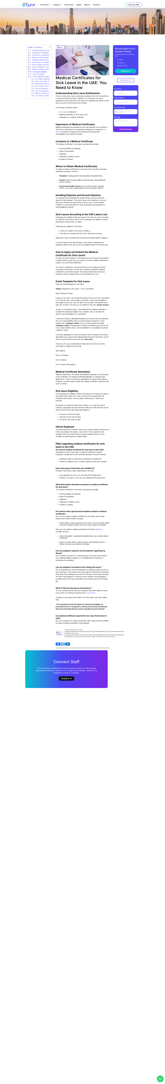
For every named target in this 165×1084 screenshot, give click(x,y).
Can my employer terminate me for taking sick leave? (43, 91)
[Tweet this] (63, 644)
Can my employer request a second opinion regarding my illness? (43, 88)
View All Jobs (68, 5)
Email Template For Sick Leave (41, 67)
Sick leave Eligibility (40, 72)
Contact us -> (126, 71)
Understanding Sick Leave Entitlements (41, 50)
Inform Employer (38, 74)
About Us (87, 5)
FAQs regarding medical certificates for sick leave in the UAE (42, 76)
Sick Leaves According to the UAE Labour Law (41, 62)
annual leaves (90, 593)
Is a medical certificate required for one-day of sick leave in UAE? (43, 96)
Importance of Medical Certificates (41, 53)
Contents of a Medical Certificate (41, 55)
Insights (78, 5)
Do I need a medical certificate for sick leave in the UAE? (43, 79)
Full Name (117, 89)
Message (117, 117)
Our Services (44, 5)
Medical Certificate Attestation (41, 69)
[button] (39, 47)
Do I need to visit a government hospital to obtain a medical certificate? (43, 86)
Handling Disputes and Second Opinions (41, 60)
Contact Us (96, 5)
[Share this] (58, 644)
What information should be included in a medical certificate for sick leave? (43, 84)
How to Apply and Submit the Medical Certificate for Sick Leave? (41, 65)
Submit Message (126, 129)
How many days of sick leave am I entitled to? (43, 81)
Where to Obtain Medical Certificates (41, 57)
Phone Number (119, 109)
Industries (56, 5)
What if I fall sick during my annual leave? (43, 93)
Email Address (119, 98)
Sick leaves (63, 112)
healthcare (98, 529)
